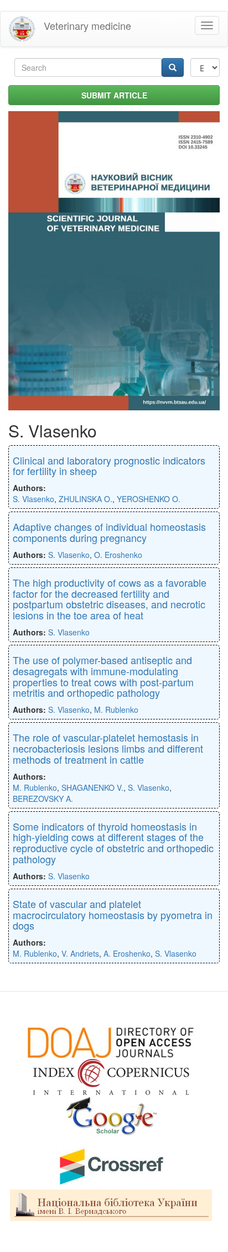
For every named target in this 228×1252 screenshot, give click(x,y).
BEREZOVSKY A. (43, 798)
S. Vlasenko (33, 498)
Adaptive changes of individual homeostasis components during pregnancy (109, 532)
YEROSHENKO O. (148, 498)
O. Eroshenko (118, 554)
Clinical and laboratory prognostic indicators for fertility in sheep (109, 465)
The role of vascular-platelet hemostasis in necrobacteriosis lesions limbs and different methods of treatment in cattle (108, 748)
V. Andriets (80, 953)
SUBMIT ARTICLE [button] (114, 95)
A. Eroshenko (127, 953)
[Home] (22, 29)
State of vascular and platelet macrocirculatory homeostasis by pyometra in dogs (113, 914)
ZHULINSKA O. (85, 498)
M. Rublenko (116, 709)
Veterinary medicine (87, 25)
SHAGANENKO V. (92, 787)
